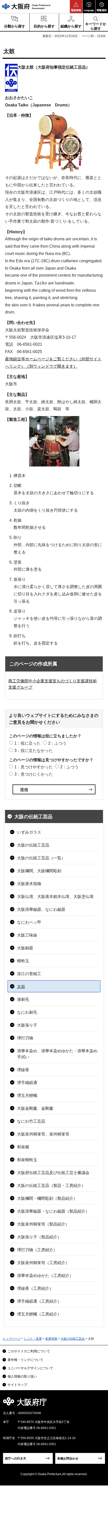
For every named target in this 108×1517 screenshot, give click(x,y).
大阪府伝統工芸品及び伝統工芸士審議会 (53, 1173)
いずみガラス (29, 832)
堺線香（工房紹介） (35, 1288)
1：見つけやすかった (33, 767)
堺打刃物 (25, 1038)
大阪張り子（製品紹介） (39, 1237)
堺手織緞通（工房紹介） (39, 1301)
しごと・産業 (33, 1338)
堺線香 (23, 1070)
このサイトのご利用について (29, 1351)
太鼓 (21, 986)
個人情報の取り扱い (22, 1376)
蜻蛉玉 (23, 961)
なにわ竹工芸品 (31, 1121)
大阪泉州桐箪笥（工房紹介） (43, 1263)
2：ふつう (57, 743)
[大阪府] (26, 6)
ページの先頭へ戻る (98, 1404)
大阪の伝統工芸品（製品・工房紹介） (51, 1185)
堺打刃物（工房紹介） (37, 1250)
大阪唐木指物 (29, 884)
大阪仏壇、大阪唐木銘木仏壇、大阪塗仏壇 (55, 896)
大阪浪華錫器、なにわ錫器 (41, 909)
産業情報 (51, 1338)
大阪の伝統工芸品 (33, 816)
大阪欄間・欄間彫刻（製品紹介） (47, 1198)
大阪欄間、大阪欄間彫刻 (39, 871)
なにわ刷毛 (27, 1012)
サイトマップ (17, 1385)
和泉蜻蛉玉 (27, 1160)
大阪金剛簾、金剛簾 (35, 1108)
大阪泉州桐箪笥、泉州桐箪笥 (43, 1134)
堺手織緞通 (27, 1083)
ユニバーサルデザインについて (30, 1368)
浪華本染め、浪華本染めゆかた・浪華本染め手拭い (57, 1054)
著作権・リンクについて (25, 1360)
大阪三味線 (27, 935)
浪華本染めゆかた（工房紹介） (45, 1275)
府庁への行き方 (15, 1458)
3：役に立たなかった (33, 750)
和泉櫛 (23, 1147)
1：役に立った (27, 743)
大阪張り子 (27, 1025)
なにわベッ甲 (29, 922)
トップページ (12, 1338)
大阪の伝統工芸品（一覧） (41, 858)
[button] (76, 6)
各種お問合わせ (67, 1458)
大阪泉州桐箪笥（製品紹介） (43, 1224)
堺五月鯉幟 (27, 1095)
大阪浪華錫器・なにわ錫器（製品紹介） (53, 1211)
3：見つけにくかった (33, 774)
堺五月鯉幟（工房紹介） (39, 1314)
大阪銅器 (25, 948)
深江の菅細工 (29, 974)
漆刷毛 (23, 999)
